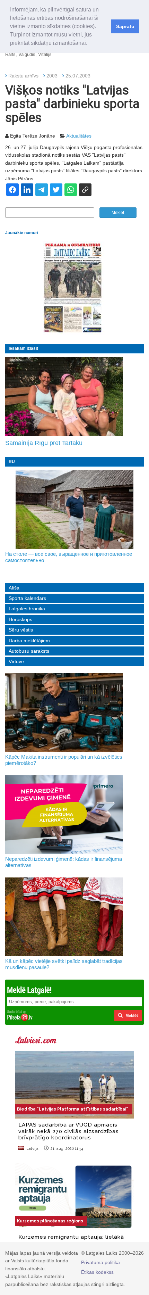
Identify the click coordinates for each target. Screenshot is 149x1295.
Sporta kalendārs (27, 598)
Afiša (14, 588)
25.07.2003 (77, 76)
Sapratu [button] (125, 26)
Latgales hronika (27, 608)
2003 (52, 76)
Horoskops (20, 619)
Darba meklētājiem (29, 640)
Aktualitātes (78, 136)
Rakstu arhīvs (23, 76)
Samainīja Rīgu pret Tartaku (43, 442)
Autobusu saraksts (29, 651)
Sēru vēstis (21, 630)
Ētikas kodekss (97, 1272)
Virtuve (16, 661)
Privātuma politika (100, 1262)
